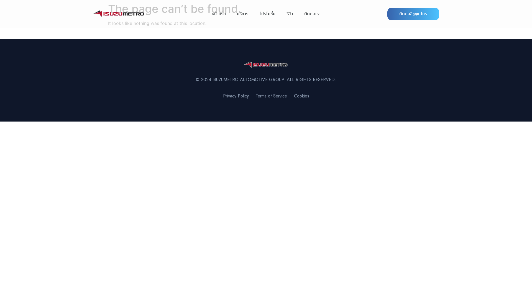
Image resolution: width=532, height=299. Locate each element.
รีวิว (290, 14)
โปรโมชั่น (267, 14)
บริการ (242, 14)
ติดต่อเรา (312, 14)
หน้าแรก (219, 14)
